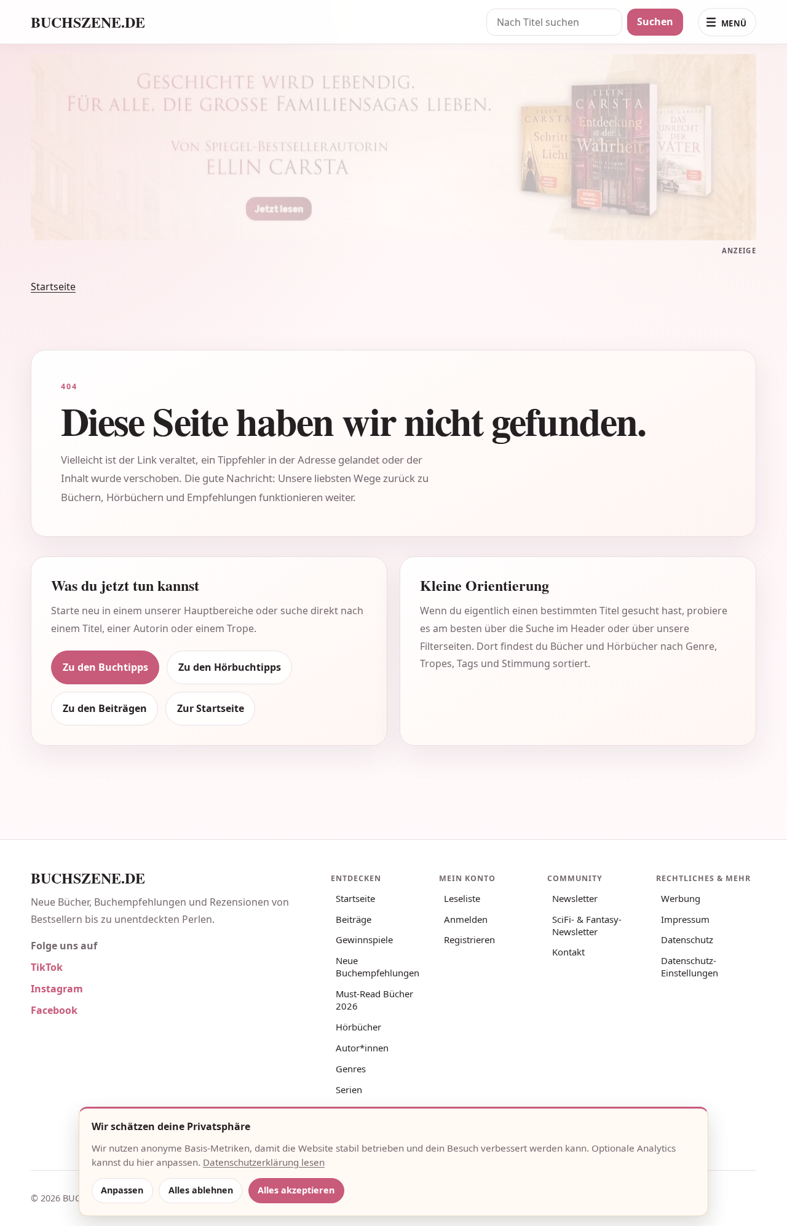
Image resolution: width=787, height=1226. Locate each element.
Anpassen (122, 1190)
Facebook (54, 1010)
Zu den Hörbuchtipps (229, 667)
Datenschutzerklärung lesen (264, 1162)
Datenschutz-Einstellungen (689, 966)
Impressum (685, 919)
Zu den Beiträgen (105, 708)
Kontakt (568, 952)
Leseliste (462, 898)
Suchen (655, 21)
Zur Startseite (210, 708)
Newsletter (575, 898)
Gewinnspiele (364, 939)
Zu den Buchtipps (105, 667)
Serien (349, 1089)
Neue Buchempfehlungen (377, 966)
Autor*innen (362, 1048)
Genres (351, 1068)
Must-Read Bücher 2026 (374, 999)
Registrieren (469, 939)
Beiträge (353, 919)
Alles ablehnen (200, 1190)
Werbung (680, 898)
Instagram (57, 988)
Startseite (53, 286)
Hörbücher (358, 1027)
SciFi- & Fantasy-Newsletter (587, 925)
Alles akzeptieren (296, 1190)
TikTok (47, 967)
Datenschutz (687, 939)
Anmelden (466, 919)
